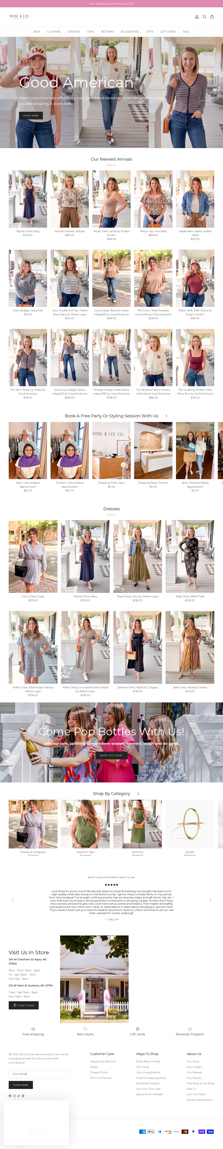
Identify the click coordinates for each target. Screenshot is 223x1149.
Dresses (111, 508)
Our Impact (194, 1067)
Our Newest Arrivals (111, 159)
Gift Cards (142, 1067)
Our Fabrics (194, 1078)
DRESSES (74, 31)
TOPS (90, 31)
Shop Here (31, 115)
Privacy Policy (99, 1072)
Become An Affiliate (149, 1094)
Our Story (193, 1061)
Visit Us (191, 1089)
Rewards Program (148, 1083)
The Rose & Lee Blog (200, 1083)
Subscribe (20, 1085)
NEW (37, 31)
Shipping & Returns (103, 1061)
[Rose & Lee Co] (19, 17)
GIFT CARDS (168, 31)
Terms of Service (101, 1078)
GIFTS (149, 31)
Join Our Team (196, 1094)
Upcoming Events (148, 1072)
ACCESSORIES (130, 31)
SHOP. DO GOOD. (111, 755)
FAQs (93, 1067)
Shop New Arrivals (148, 1061)
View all (111, 165)
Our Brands (194, 1072)
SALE (186, 31)
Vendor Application (199, 1099)
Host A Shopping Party (151, 1078)
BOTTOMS (107, 31)
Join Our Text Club (148, 1089)
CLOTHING (54, 31)
